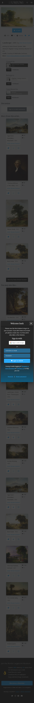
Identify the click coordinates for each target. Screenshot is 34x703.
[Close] (31, 323)
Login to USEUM (17, 361)
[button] (17, 343)
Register (10, 376)
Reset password (21, 376)
